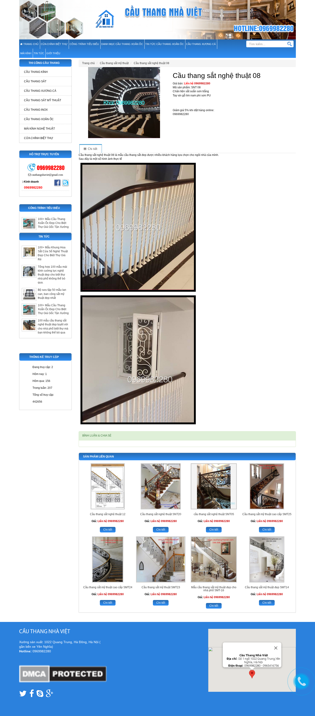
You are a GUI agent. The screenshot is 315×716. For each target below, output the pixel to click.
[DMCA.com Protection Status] (63, 673)
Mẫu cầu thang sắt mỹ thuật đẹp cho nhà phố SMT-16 (213, 589)
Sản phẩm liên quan (98, 456)
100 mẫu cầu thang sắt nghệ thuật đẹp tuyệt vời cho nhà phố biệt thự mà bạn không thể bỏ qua (53, 326)
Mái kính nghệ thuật (39, 128)
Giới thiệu (53, 53)
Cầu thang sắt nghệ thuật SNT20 (160, 514)
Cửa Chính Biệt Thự (38, 138)
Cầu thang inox (36, 109)
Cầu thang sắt (35, 81)
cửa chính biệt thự (54, 44)
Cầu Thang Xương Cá (201, 44)
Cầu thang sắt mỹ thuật (42, 100)
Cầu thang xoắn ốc (39, 119)
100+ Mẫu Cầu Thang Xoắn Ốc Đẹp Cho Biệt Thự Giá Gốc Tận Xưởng (53, 223)
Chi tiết (107, 529)
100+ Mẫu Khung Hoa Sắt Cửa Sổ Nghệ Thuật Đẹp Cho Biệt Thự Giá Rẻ (53, 253)
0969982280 (202, 83)
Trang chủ (31, 44)
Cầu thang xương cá (40, 90)
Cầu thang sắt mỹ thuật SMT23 (161, 587)
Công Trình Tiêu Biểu (84, 44)
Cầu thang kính (36, 72)
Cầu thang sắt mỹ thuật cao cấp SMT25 (266, 514)
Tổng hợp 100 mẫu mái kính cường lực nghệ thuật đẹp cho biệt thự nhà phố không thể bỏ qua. (52, 274)
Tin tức (39, 53)
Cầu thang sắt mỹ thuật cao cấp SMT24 (107, 587)
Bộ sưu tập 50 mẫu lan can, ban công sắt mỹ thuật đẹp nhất (52, 293)
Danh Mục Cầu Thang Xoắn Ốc (122, 44)
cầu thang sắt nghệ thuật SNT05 (214, 514)
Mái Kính (25, 53)
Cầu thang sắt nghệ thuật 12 (107, 514)
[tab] (90, 149)
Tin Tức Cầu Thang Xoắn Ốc (164, 44)
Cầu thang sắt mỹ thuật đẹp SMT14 (267, 587)
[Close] (275, 648)
